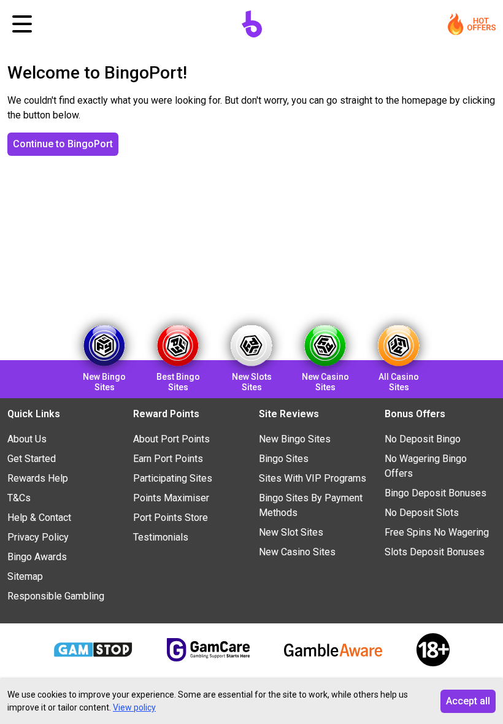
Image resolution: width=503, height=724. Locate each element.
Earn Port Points (168, 458)
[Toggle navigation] (22, 24)
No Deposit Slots (422, 512)
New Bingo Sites (295, 439)
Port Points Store (170, 517)
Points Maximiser (171, 498)
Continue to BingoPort (63, 144)
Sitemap (25, 576)
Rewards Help (37, 478)
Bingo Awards (37, 557)
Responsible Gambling (55, 596)
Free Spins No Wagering (437, 532)
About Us (27, 439)
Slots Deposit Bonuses (435, 552)
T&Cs (19, 498)
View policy (134, 707)
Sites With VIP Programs (312, 478)
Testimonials (160, 537)
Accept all (468, 701)
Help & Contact (39, 517)
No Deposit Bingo (423, 439)
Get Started (31, 458)
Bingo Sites (284, 458)
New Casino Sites (297, 552)
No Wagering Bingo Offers (426, 466)
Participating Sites (172, 478)
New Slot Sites (291, 532)
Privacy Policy (38, 537)
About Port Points (171, 439)
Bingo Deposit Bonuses (435, 493)
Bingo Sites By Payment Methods (311, 505)
